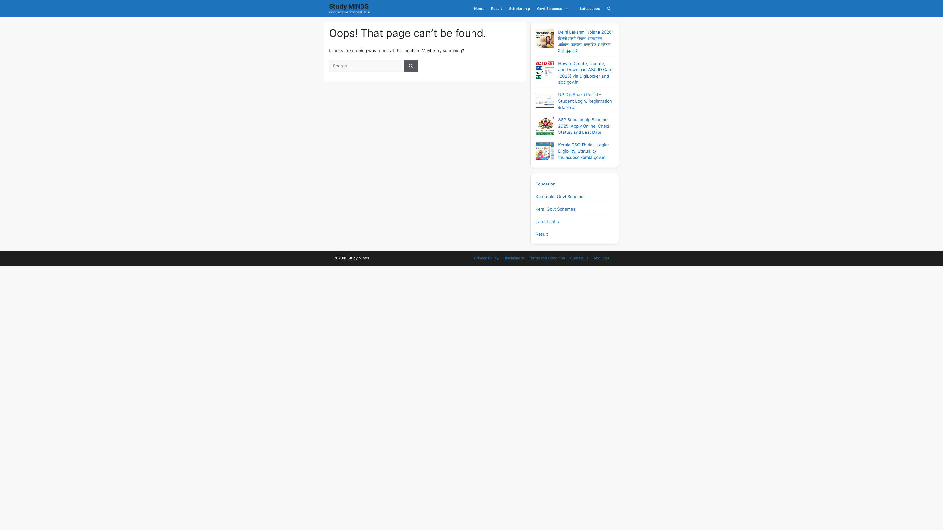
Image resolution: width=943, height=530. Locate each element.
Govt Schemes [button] (549, 8)
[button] (609, 8)
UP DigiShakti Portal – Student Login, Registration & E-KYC (585, 101)
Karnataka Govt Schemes (561, 196)
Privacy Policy (486, 258)
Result (496, 8)
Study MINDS (349, 6)
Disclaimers (513, 258)
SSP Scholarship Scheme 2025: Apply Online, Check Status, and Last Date (584, 126)
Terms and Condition (547, 258)
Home (479, 8)
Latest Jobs (590, 8)
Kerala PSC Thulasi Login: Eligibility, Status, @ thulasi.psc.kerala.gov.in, (583, 151)
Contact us (579, 258)
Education (545, 184)
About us (601, 258)
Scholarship (519, 8)
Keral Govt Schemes (555, 209)
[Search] (411, 66)
